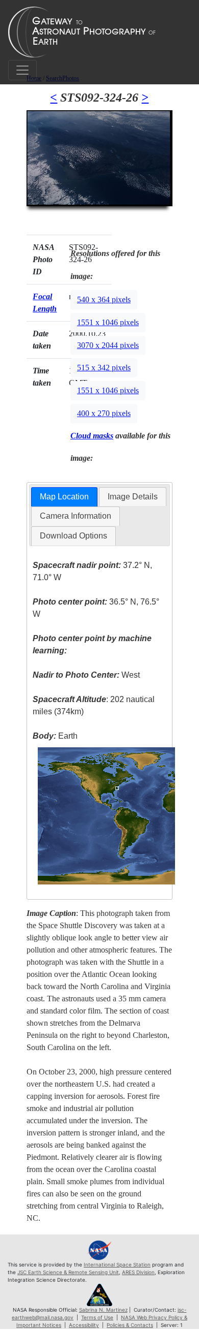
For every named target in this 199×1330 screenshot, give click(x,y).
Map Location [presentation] (64, 496)
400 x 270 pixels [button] (104, 413)
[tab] (64, 497)
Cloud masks (91, 435)
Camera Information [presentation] (75, 516)
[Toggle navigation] (22, 70)
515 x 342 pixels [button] (104, 367)
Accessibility (84, 1325)
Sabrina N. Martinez (103, 1310)
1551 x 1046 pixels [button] (108, 322)
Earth (55, 736)
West (86, 675)
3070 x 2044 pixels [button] (108, 345)
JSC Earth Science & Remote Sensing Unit (68, 1272)
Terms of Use (97, 1317)
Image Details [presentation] (133, 496)
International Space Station (117, 1264)
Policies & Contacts (130, 1325)
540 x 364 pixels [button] (104, 299)
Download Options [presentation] (73, 535)
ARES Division (138, 1272)
